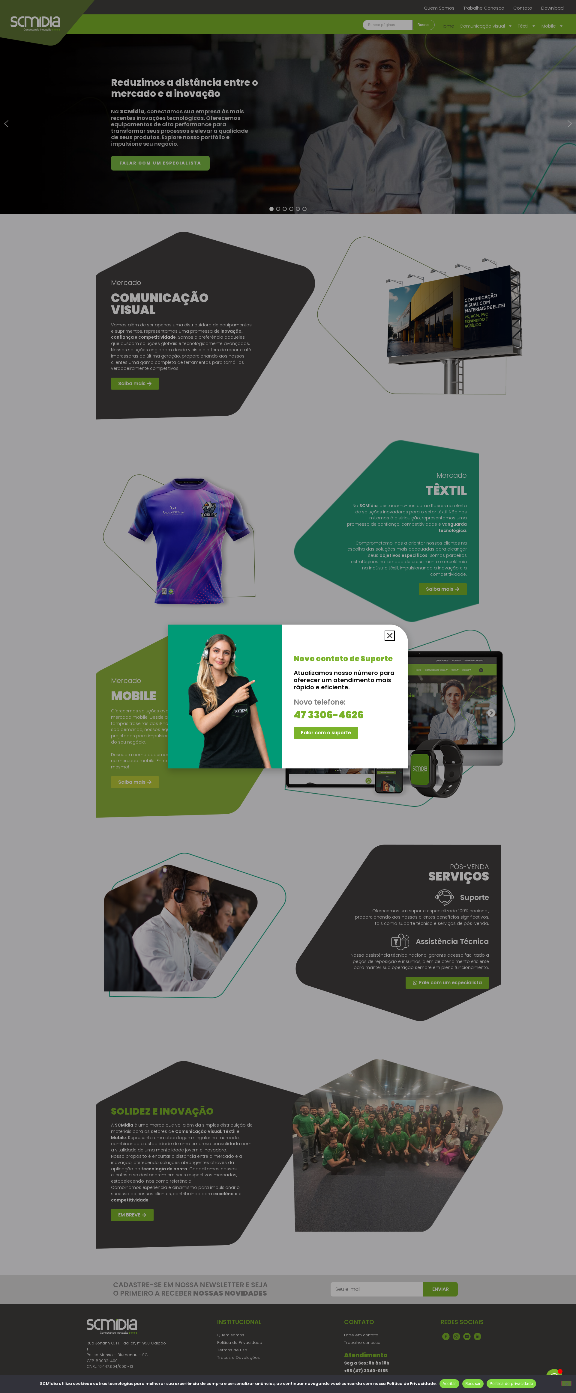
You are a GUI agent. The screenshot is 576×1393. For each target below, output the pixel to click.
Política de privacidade (511, 1383)
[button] (390, 636)
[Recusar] (566, 1383)
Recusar (473, 1383)
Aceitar (449, 1383)
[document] (288, 696)
